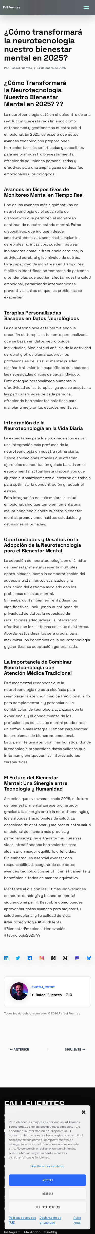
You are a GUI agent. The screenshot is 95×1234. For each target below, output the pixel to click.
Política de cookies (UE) (22, 1220)
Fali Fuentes (34, 1104)
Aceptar (47, 1180)
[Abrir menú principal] (86, 7)
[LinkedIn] (6, 952)
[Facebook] (30, 952)
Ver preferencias (47, 1207)
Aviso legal (77, 1220)
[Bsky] (89, 952)
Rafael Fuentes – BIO (54, 995)
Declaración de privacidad (50, 1220)
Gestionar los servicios (47, 1166)
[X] (18, 952)
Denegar (47, 1193)
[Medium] (65, 952)
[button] (83, 1112)
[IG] (42, 952)
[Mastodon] (77, 952)
